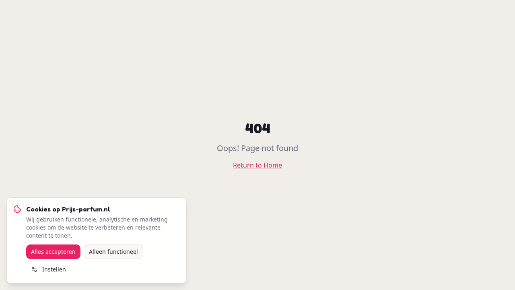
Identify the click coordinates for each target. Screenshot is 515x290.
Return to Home (257, 165)
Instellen (54, 269)
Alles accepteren (53, 251)
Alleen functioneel (113, 251)
